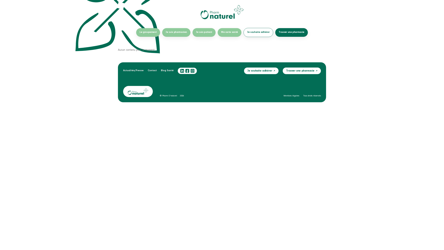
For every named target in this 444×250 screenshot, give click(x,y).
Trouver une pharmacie (291, 32)
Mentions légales (291, 96)
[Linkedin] (182, 71)
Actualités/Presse (133, 70)
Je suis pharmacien (176, 32)
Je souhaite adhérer (258, 32)
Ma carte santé (229, 32)
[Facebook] (187, 71)
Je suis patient (204, 32)
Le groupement (148, 32)
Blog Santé (167, 70)
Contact (152, 70)
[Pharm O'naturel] (222, 12)
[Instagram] (192, 71)
